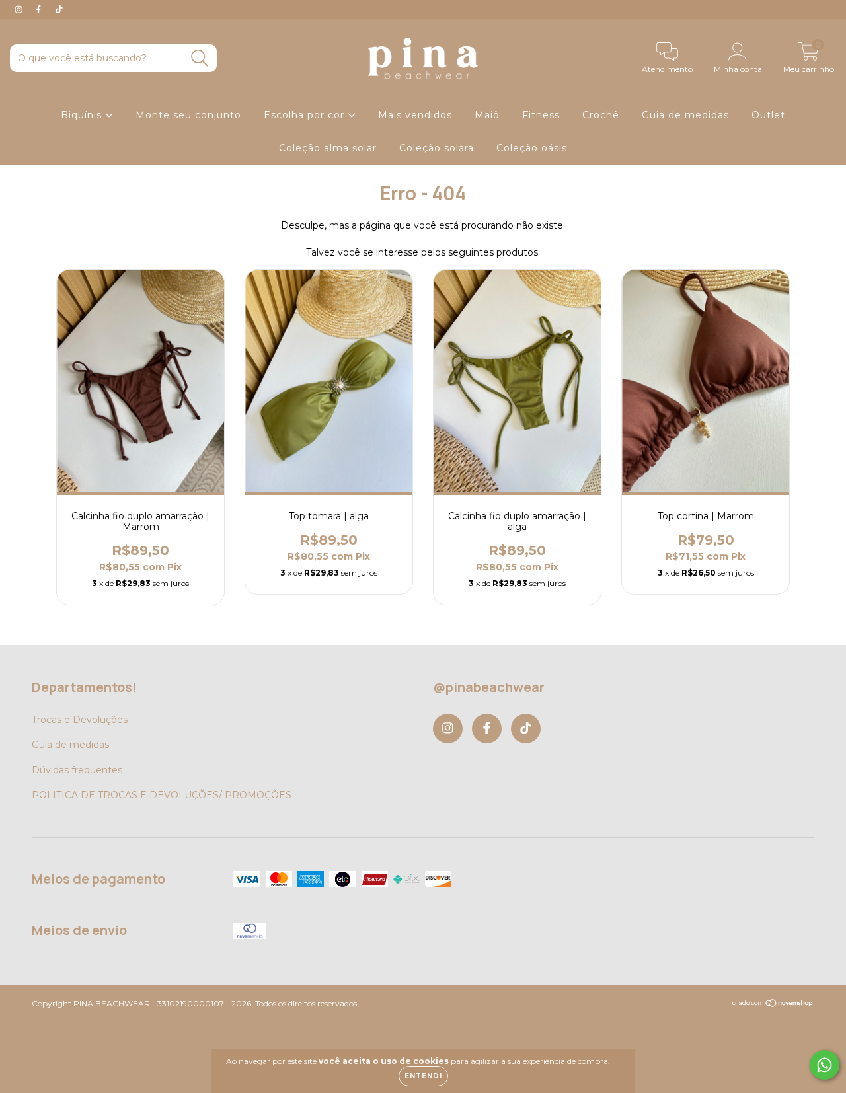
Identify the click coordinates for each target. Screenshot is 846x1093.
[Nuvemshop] (773, 1005)
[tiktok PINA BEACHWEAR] (58, 9)
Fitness (541, 115)
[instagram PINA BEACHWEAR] (20, 9)
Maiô (487, 115)
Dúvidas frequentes (77, 770)
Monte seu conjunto (188, 115)
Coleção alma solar (328, 148)
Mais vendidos (415, 115)
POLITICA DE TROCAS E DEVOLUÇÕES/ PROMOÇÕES (161, 795)
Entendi (423, 1076)
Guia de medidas (685, 115)
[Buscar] (199, 58)
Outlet (768, 115)
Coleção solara (436, 148)
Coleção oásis (531, 148)
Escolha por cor (306, 115)
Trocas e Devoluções (80, 720)
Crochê (600, 115)
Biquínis (83, 115)
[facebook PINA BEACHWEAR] (40, 9)
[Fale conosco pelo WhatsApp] (824, 1065)
